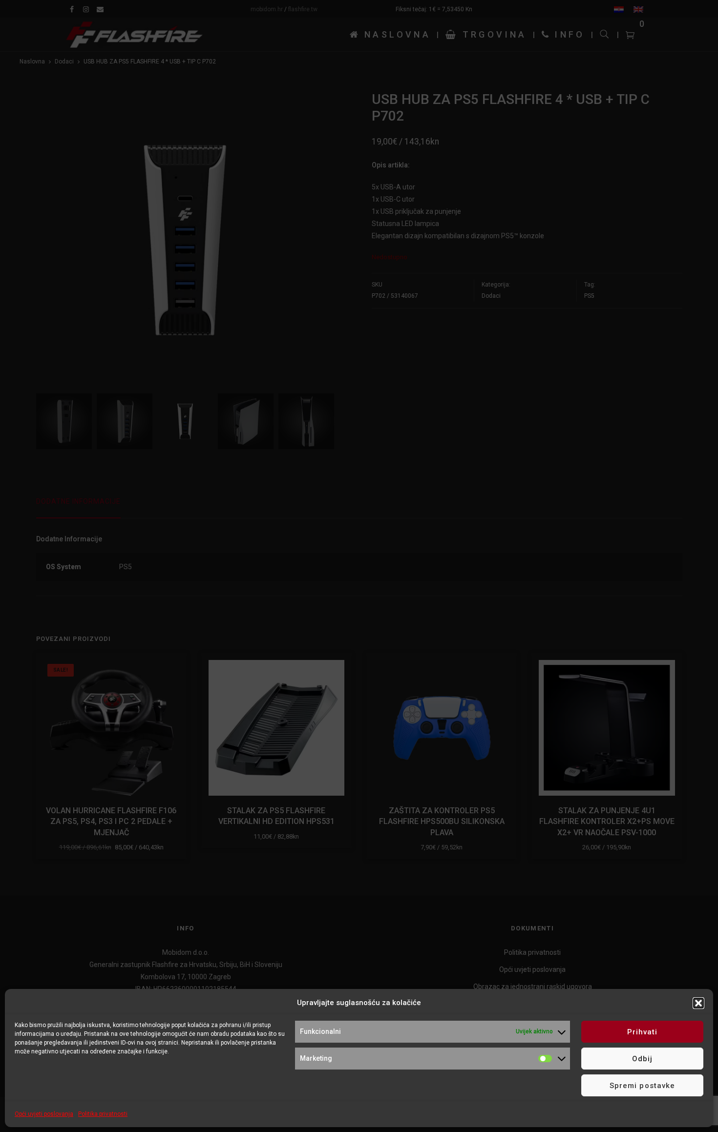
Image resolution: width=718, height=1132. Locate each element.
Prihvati (642, 1032)
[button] (698, 1003)
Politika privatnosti (102, 1114)
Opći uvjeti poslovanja (44, 1114)
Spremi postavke (643, 1085)
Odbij (642, 1058)
